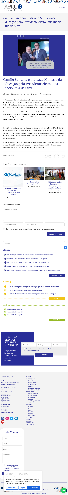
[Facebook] (2, 418)
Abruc (7, 94)
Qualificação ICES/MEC (34, 401)
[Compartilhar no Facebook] (50, 156)
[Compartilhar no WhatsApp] (63, 156)
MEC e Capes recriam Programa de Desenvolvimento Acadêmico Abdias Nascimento (55, 186)
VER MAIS (56, 299)
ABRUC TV (31, 410)
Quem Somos (32, 381)
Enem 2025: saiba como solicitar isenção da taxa (26, 290)
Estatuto (30, 386)
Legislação (31, 413)
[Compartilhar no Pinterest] (54, 156)
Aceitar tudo (34, 487)
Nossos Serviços (32, 395)
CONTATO (29, 421)
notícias (35, 94)
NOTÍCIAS (29, 417)
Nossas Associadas (33, 393)
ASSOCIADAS (30, 392)
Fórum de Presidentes (34, 388)
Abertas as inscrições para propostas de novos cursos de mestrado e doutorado (33, 270)
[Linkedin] (16, 418)
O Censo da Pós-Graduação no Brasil (34, 183)
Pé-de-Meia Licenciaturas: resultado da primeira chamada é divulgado (33, 294)
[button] (63, 490)
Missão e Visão (32, 384)
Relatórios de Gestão (34, 390)
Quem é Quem (32, 382)
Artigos (30, 408)
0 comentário (47, 94)
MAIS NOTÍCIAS (56, 275)
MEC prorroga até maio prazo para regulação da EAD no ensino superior (34, 287)
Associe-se (31, 403)
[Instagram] (7, 418)
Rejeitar (23, 487)
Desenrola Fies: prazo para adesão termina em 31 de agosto (27, 259)
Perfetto (44, 493)
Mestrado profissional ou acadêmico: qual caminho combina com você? (30, 255)
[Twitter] (11, 418)
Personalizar (11, 487)
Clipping (30, 406)
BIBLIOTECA (29, 404)
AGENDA (28, 419)
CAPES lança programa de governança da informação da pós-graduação (13, 191)
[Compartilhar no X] (46, 156)
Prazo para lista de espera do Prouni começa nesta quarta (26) (28, 266)
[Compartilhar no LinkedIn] (58, 156)
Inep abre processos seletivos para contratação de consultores (28, 262)
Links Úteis (31, 415)
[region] (23, 481)
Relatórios (31, 412)
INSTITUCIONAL (31, 379)
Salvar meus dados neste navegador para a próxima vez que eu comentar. (30, 229)
